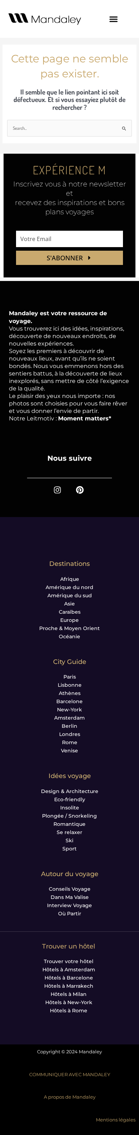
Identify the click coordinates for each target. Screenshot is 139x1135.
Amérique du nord (69, 587)
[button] (113, 19)
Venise (69, 750)
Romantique (69, 824)
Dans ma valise (70, 897)
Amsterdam (69, 718)
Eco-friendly (69, 799)
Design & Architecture (69, 791)
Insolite (69, 807)
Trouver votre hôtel (68, 961)
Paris (69, 677)
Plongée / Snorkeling (69, 816)
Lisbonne (70, 685)
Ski (69, 840)
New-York (69, 709)
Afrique (69, 579)
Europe (69, 620)
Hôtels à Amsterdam (68, 969)
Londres (69, 734)
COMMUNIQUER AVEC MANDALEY (69, 1074)
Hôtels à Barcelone (69, 978)
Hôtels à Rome (68, 1010)
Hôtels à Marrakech (68, 986)
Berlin (69, 726)
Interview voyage (69, 905)
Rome (69, 742)
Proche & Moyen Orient (69, 628)
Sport (69, 848)
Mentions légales (115, 1120)
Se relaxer (69, 832)
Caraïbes (70, 612)
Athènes (70, 693)
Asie (69, 603)
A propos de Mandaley (70, 1097)
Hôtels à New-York (68, 1002)
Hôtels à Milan (69, 994)
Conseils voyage (70, 889)
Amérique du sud (69, 595)
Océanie (69, 636)
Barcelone (69, 701)
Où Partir (69, 913)
